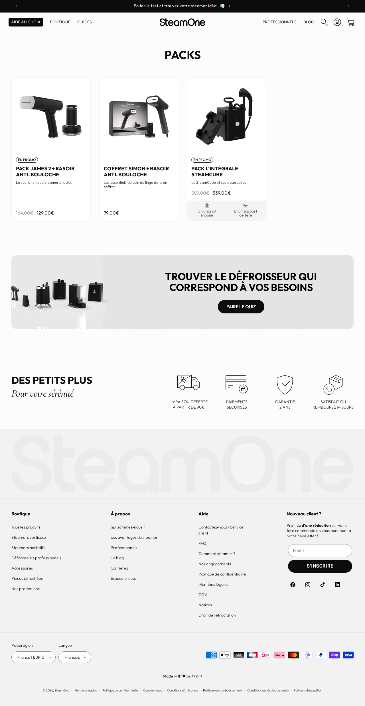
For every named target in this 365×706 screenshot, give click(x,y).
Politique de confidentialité (222, 574)
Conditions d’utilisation (182, 690)
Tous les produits (25, 527)
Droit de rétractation (217, 615)
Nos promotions (25, 588)
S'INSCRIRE (320, 566)
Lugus (197, 675)
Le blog (117, 557)
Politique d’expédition (308, 690)
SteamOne (61, 690)
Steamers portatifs (28, 547)
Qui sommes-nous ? (128, 527)
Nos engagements (214, 563)
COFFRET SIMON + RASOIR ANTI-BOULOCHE (136, 171)
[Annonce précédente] (16, 6)
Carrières (119, 568)
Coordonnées (152, 690)
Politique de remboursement (222, 690)
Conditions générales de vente (268, 690)
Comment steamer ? (216, 553)
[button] (324, 22)
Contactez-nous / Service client (221, 530)
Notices (205, 604)
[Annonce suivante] (348, 6)
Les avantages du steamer (134, 537)
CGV (202, 594)
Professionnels (124, 547)
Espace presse (123, 578)
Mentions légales (213, 584)
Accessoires (22, 568)
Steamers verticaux (28, 537)
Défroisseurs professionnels (36, 557)
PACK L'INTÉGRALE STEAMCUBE (214, 171)
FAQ (202, 543)
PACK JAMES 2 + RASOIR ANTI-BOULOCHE (45, 171)
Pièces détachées (27, 578)
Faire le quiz (241, 306)
